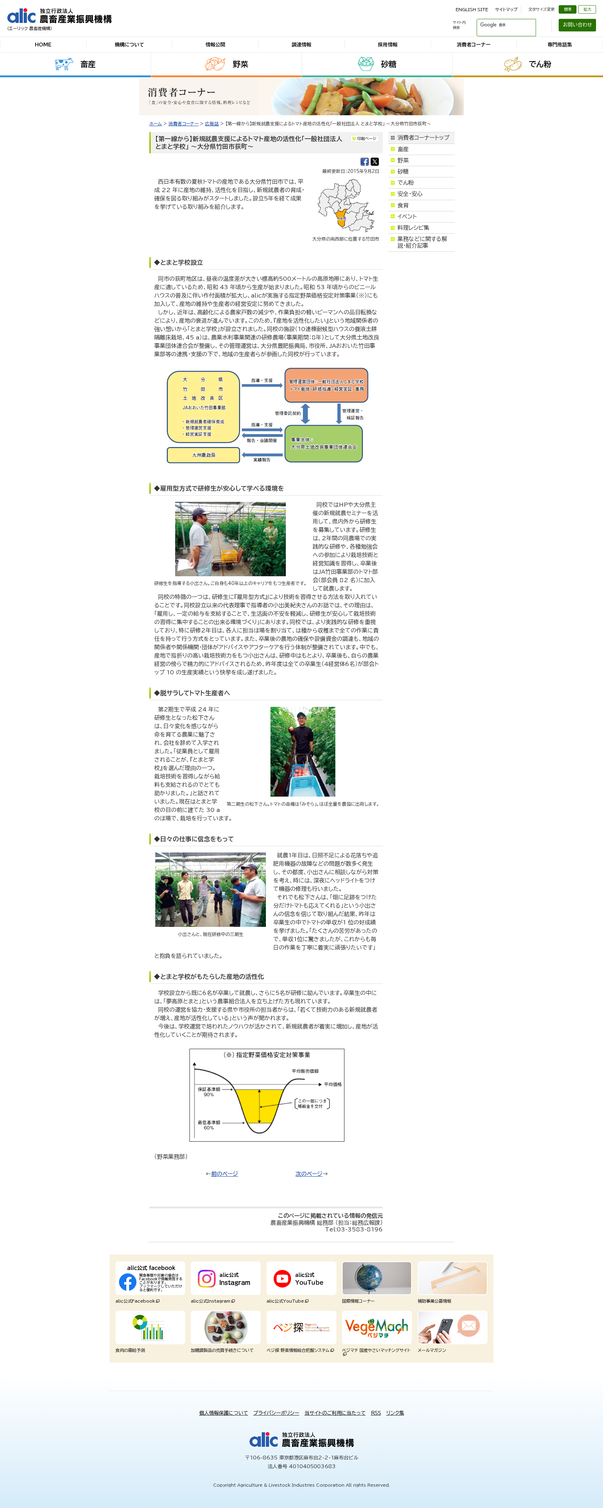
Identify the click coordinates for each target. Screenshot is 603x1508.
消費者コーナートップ (423, 137)
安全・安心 (410, 194)
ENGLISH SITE (472, 9)
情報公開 (215, 44)
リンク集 (395, 1413)
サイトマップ (506, 9)
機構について (129, 44)
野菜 (240, 64)
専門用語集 (560, 44)
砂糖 (388, 64)
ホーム (155, 124)
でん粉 (540, 64)
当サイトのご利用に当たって (335, 1413)
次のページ (309, 1174)
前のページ (224, 1174)
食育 (403, 205)
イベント (407, 216)
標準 (568, 9)
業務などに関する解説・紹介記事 (422, 242)
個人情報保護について (223, 1413)
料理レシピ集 (413, 227)
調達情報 (301, 44)
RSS (376, 1413)
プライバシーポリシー (276, 1413)
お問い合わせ (577, 24)
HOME (43, 44)
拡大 (587, 9)
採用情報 (387, 44)
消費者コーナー (474, 44)
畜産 (88, 64)
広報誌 (212, 124)
